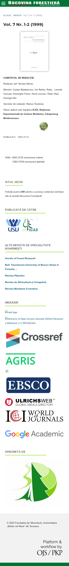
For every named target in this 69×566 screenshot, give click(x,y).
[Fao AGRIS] (21, 364)
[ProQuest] (7, 371)
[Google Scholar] (34, 438)
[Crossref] (34, 348)
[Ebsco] (29, 393)
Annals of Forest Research (20, 258)
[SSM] (34, 506)
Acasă (7, 15)
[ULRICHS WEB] (30, 405)
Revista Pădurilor (15, 275)
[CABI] (11, 312)
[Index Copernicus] (34, 421)
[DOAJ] (34, 323)
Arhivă (17, 15)
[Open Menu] (3, 3)
